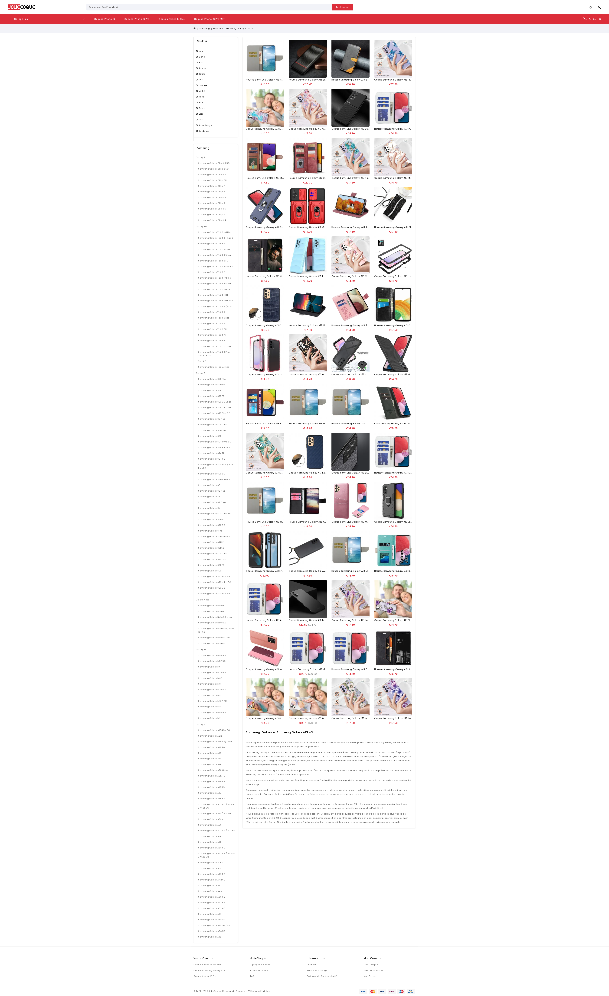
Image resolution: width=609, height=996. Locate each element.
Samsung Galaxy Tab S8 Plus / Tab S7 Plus (215, 354)
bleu (201, 62)
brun (201, 102)
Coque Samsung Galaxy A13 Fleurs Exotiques (400, 620)
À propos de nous (260, 964)
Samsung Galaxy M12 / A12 (212, 701)
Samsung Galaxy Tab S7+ (212, 334)
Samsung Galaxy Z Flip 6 (211, 191)
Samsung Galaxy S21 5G (211, 547)
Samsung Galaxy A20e (210, 862)
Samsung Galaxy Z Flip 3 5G (213, 168)
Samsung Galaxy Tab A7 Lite (213, 366)
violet (202, 91)
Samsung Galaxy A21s (210, 735)
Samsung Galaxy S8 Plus (211, 490)
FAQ (252, 976)
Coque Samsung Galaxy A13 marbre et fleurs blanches (278, 472)
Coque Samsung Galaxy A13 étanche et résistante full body (281, 571)
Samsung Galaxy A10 (209, 758)
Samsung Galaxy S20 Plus (212, 559)
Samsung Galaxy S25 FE (211, 396)
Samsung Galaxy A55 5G (211, 798)
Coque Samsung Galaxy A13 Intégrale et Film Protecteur (364, 374)
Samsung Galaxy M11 (209, 706)
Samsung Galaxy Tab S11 (211, 272)
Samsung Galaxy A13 (209, 936)
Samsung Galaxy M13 (209, 695)
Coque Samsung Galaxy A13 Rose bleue (354, 178)
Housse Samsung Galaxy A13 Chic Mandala (399, 325)
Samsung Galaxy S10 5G (211, 519)
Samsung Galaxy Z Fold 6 (212, 197)
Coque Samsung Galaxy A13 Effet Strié (397, 374)
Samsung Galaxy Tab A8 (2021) (215, 306)
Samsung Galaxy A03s (210, 819)
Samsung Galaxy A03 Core (213, 770)
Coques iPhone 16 (104, 19)
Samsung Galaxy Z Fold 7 (212, 174)
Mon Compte (371, 964)
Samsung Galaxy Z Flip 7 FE (213, 180)
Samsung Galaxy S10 (209, 390)
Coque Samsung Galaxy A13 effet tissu (354, 472)
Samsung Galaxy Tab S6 (211, 312)
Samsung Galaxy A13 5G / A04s (215, 741)
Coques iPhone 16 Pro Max (209, 19)
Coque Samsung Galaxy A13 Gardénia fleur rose (317, 128)
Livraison (312, 964)
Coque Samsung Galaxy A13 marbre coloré (314, 718)
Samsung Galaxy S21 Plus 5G (214, 536)
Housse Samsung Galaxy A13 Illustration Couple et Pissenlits (366, 325)
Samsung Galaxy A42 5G (212, 879)
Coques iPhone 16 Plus (172, 19)
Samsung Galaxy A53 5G (211, 847)
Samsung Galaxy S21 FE (211, 542)
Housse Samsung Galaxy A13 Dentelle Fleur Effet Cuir (405, 571)
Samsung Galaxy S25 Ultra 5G (214, 407)
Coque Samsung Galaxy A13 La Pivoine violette (359, 620)
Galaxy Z (200, 157)
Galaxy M (201, 649)
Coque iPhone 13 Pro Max (207, 964)
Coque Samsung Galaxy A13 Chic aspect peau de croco (279, 325)
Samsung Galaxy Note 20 (212, 622)
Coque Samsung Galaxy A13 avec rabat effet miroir (276, 669)
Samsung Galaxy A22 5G (211, 874)
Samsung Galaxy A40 (210, 891)
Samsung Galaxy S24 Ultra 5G (214, 441)
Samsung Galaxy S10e (210, 530)
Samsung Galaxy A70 (210, 842)
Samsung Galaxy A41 (209, 885)
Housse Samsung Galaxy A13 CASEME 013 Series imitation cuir (282, 276)
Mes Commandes (373, 970)
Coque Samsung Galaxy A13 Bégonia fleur (399, 718)
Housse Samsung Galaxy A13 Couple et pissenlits (274, 521)
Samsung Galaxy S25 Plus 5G (214, 413)
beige (202, 108)
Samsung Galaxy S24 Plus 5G (214, 447)
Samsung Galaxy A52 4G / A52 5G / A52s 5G (217, 806)
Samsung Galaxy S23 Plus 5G (214, 593)
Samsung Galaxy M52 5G (212, 661)
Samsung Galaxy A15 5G (211, 787)
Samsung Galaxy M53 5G (212, 655)
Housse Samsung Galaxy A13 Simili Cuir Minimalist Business (323, 325)
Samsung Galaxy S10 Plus (212, 430)
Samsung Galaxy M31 (209, 683)
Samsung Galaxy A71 (209, 836)
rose (201, 96)
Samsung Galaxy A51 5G (211, 919)
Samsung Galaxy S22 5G (211, 525)
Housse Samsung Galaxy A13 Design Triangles (358, 669)
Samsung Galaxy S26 (210, 436)
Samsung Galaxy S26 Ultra (212, 424)
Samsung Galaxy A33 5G (211, 896)
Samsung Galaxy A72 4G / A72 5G (216, 830)
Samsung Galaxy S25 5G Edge (215, 401)
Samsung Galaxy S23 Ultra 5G (214, 582)
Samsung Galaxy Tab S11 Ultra (214, 346)
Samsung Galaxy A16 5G (211, 781)
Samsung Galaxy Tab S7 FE (213, 329)
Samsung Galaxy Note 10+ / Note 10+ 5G (216, 630)
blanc (202, 56)
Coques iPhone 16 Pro (136, 19)
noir (201, 51)
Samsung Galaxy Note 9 (211, 605)
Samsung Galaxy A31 (209, 913)
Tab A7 (202, 361)
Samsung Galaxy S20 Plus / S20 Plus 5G (215, 466)
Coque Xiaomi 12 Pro (204, 976)
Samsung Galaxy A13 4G (239, 28)
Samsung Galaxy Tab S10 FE (213, 295)
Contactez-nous (259, 970)
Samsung (204, 28)
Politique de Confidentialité (322, 976)
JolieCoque (215, 991)
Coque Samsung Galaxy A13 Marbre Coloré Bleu (274, 128)
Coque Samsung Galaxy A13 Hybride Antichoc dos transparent (411, 276)
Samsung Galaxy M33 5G (212, 672)
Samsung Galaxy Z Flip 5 (211, 203)
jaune (202, 73)
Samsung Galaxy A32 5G (211, 902)
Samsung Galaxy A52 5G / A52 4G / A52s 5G (217, 855)
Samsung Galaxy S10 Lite (211, 384)
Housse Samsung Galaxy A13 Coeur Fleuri (355, 423)
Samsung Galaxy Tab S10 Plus (214, 277)
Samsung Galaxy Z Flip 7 (211, 185)
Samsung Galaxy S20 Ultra (212, 553)
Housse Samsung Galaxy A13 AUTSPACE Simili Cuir (403, 669)
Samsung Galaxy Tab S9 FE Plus (215, 266)
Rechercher (343, 7)
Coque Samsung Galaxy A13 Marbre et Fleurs (315, 374)
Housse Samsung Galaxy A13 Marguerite (355, 571)
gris (201, 113)
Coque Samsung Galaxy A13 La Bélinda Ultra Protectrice (407, 521)
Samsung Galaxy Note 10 (211, 643)
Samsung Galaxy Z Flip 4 (211, 214)
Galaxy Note (202, 599)
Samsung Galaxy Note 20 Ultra (215, 617)
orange (203, 85)
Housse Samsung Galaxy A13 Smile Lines (269, 423)
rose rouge (205, 125)
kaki (201, 119)
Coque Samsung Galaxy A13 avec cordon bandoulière (321, 571)
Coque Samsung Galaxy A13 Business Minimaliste (360, 128)
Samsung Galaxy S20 (210, 570)
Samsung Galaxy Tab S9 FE (213, 260)
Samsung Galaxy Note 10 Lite (214, 637)
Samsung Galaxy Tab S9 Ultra (214, 255)
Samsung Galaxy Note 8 (211, 611)
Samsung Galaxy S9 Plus (211, 418)
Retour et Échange (317, 970)
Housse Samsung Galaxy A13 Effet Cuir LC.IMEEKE (274, 178)
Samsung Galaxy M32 (210, 678)
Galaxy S (200, 373)
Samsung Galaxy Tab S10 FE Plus (216, 300)
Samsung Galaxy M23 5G (212, 689)
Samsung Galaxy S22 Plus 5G (214, 576)
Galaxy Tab (202, 226)
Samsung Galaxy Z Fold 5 (212, 208)
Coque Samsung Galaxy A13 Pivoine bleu (398, 79)
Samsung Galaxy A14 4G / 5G (214, 925)
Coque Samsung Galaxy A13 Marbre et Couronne (403, 178)
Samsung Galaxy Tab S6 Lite (213, 317)
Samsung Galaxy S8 (209, 496)
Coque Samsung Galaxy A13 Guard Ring (269, 227)
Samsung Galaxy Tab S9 (211, 243)
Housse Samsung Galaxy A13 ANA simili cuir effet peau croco (325, 521)
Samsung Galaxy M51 (209, 666)
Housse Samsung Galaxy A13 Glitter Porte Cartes (403, 227)
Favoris (590, 7)
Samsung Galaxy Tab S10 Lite (214, 289)
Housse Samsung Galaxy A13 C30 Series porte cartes (320, 178)
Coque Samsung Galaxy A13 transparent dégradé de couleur (282, 374)
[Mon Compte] (599, 7)
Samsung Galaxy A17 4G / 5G (214, 730)
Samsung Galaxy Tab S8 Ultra (214, 283)
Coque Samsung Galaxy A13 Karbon (310, 472)
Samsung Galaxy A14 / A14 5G (214, 813)
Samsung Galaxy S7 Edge (212, 502)
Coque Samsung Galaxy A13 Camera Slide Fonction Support (324, 227)
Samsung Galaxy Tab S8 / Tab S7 (216, 237)
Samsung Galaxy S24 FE (211, 453)
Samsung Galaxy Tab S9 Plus (214, 249)
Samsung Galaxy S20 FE (211, 565)
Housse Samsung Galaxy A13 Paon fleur (397, 128)
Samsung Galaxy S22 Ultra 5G (214, 513)
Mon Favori (370, 976)
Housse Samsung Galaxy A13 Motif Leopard (314, 669)
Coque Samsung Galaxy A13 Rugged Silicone (315, 276)
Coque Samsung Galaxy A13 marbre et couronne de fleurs (366, 276)
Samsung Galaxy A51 (209, 868)
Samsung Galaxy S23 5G (211, 587)
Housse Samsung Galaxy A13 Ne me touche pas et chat (279, 79)
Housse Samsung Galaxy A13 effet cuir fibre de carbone (322, 79)
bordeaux (204, 130)
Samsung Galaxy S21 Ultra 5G (214, 479)
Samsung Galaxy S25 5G (211, 473)
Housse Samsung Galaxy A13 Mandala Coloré (315, 423)
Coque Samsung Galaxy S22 (209, 970)
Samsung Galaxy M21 (209, 718)
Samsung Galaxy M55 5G (212, 712)
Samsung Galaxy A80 (210, 764)
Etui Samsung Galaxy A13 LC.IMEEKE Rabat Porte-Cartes (406, 423)
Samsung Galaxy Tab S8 (211, 340)
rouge (202, 68)
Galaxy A (218, 28)
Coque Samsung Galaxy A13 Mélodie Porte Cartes (360, 521)
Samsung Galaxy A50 (210, 824)
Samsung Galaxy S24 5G (211, 458)
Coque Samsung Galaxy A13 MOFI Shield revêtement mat (323, 620)
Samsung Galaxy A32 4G (212, 908)
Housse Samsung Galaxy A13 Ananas (267, 620)
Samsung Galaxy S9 (209, 485)
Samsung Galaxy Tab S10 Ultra (215, 232)
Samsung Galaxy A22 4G (212, 775)
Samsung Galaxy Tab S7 (211, 323)
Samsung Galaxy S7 (209, 507)
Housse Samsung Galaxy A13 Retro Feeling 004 (359, 227)
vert (201, 79)
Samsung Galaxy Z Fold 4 (212, 220)
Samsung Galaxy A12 (209, 752)
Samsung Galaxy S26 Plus (212, 378)
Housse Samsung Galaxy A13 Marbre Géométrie (402, 472)
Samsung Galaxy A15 (209, 792)
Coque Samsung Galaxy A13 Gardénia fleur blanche (362, 718)
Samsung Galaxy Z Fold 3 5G (214, 163)
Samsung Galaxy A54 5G (212, 931)
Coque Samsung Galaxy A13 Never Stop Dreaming (275, 718)
